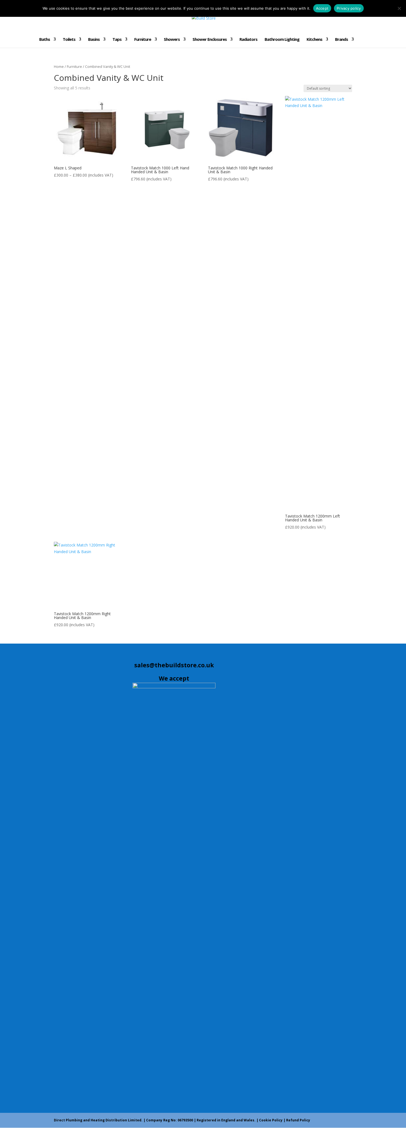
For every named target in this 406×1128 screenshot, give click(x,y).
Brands (341, 39)
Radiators (248, 39)
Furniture (142, 39)
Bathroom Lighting (282, 39)
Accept (322, 8)
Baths (44, 39)
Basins (94, 39)
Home (59, 66)
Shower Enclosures (210, 39)
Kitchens (314, 39)
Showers (172, 39)
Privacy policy (349, 8)
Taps (117, 39)
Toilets (69, 39)
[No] (399, 8)
